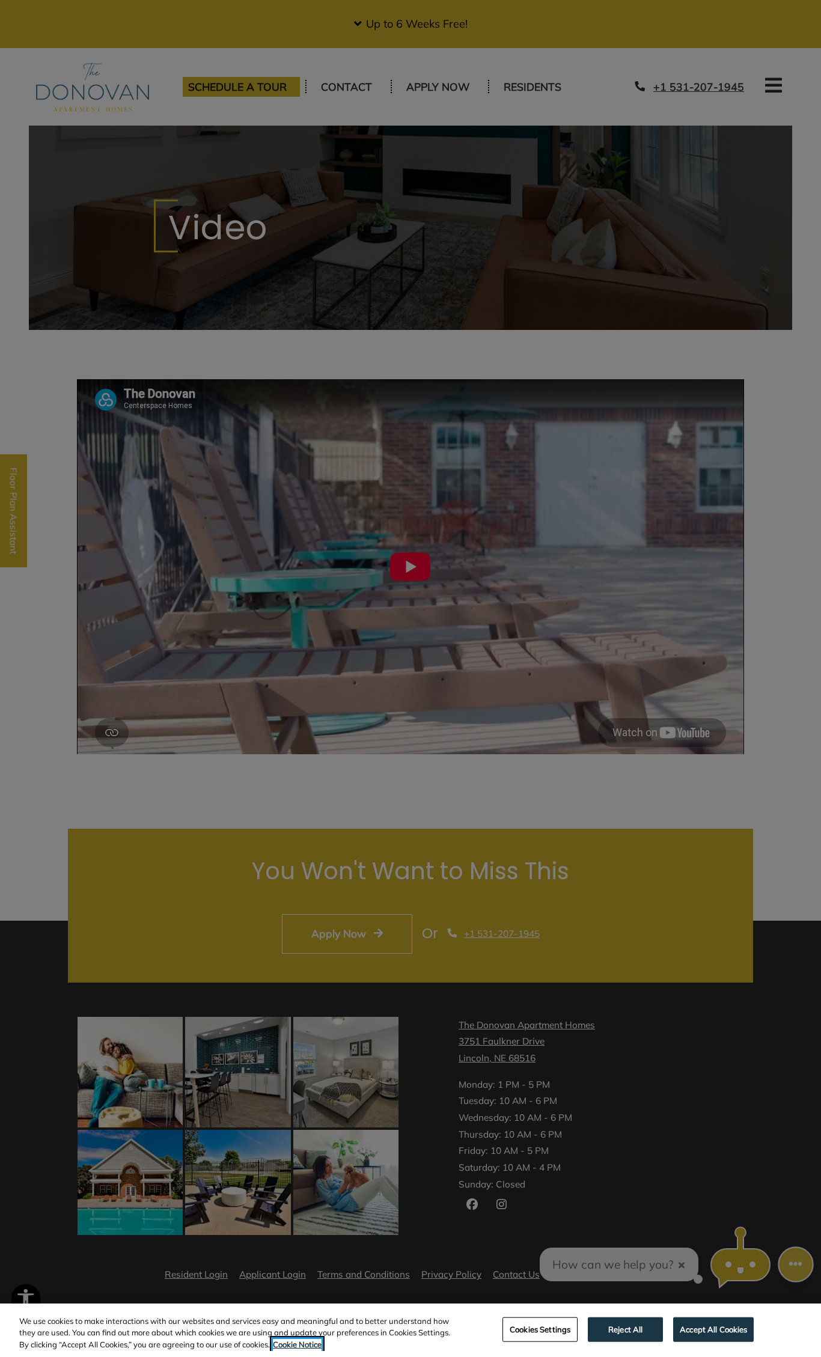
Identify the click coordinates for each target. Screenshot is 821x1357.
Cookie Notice (297, 1344)
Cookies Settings (540, 1329)
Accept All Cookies (713, 1329)
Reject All (625, 1329)
